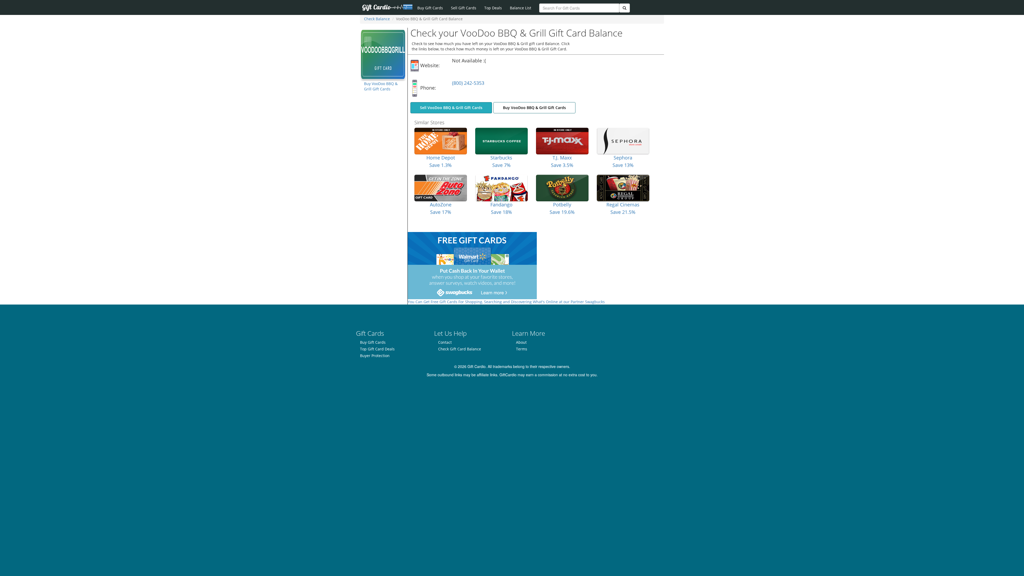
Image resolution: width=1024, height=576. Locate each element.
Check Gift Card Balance (459, 348)
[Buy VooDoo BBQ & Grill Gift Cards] (383, 54)
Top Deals (493, 7)
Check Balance (377, 18)
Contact (445, 342)
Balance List (520, 7)
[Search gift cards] (624, 8)
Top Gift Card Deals (377, 348)
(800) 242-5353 (468, 83)
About (521, 342)
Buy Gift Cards (430, 7)
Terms (521, 348)
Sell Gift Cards (463, 7)
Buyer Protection (375, 355)
